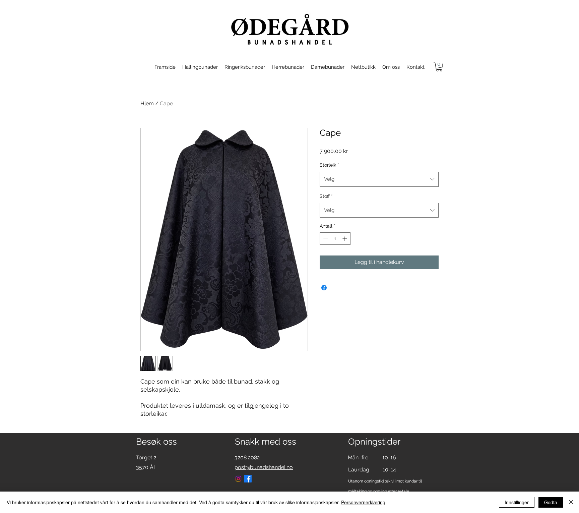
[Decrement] (325, 238)
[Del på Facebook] (324, 288)
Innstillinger (517, 502)
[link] (439, 66)
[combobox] (379, 179)
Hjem (147, 103)
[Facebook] (248, 478)
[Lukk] (571, 502)
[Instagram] (238, 478)
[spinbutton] (335, 238)
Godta (550, 502)
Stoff (326, 196)
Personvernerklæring (363, 502)
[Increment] (345, 238)
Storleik (329, 165)
